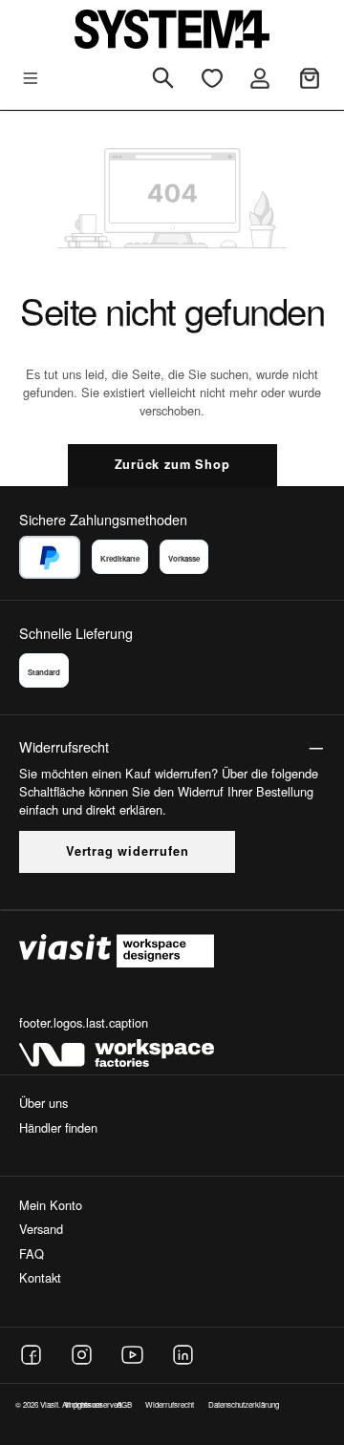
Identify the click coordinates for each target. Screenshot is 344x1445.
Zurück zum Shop (172, 464)
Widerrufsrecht (169, 1404)
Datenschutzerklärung (243, 1404)
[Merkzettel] (212, 78)
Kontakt (40, 1277)
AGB (124, 1404)
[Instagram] (82, 1355)
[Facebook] (31, 1355)
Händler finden (58, 1127)
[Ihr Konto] (260, 78)
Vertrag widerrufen (127, 851)
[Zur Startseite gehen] (172, 29)
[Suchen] (163, 79)
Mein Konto (50, 1205)
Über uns (43, 1103)
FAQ (31, 1253)
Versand (41, 1229)
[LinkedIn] (183, 1355)
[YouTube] (132, 1355)
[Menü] (31, 79)
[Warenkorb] (309, 78)
